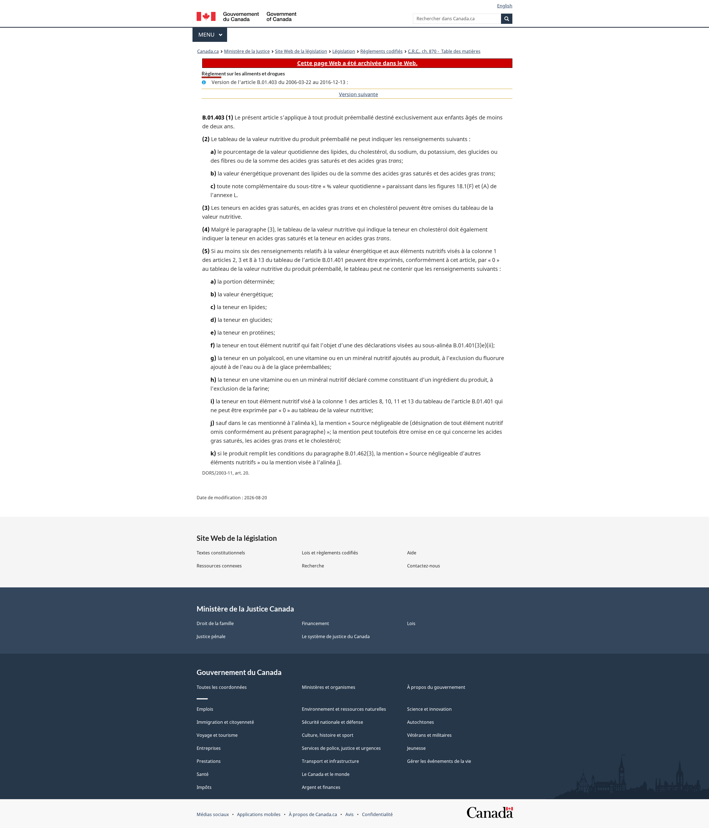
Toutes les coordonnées (222, 687)
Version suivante (358, 94)
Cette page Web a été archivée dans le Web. (357, 63)
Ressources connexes (219, 566)
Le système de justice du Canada (336, 636)
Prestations (209, 761)
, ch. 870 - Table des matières (444, 51)
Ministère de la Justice (247, 51)
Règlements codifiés (381, 51)
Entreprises (209, 748)
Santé (203, 774)
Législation (343, 51)
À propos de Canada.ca (313, 814)
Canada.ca (208, 51)
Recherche (313, 566)
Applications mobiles (259, 814)
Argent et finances (321, 787)
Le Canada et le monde (326, 774)
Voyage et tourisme (217, 735)
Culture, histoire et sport (327, 735)
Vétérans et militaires (429, 735)
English (504, 6)
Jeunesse (416, 748)
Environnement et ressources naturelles (344, 709)
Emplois (205, 709)
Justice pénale (211, 636)
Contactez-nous (423, 566)
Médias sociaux (213, 814)
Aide (411, 553)
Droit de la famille (215, 623)
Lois (411, 623)
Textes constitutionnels (221, 553)
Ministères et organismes (328, 687)
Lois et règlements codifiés (330, 553)
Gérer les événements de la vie (439, 761)
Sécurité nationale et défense (332, 722)
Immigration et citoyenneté (225, 722)
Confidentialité (377, 814)
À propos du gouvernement (436, 687)
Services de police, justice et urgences (341, 748)
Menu (212, 34)
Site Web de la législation (301, 51)
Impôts (204, 787)
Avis (349, 814)
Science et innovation (429, 709)
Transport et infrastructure (330, 761)
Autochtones (420, 722)
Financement (315, 623)
